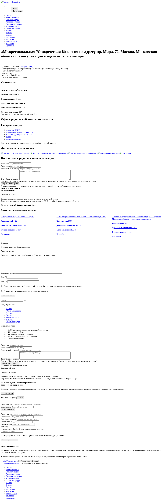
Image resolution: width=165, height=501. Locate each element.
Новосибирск (11, 41)
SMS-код (23, 428)
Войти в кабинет (8, 409)
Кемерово (10, 44)
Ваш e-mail (5, 422)
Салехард (10, 313)
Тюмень (9, 33)
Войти (21, 398)
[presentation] (1, 239)
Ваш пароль (6, 407)
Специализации (12, 20)
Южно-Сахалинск (13, 311)
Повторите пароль (8, 419)
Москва (9, 31)
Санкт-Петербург (13, 28)
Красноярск (10, 39)
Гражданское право (14, 24)
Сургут (9, 35)
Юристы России (12, 17)
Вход (15, 8)
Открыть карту (27, 66)
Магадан (9, 320)
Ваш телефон (6, 424)
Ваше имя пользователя (10, 404)
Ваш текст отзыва (8, 273)
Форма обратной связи (29, 461)
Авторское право (13, 22)
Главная (9, 15)
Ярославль (10, 46)
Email (4, 282)
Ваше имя (5, 164)
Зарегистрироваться (9, 440)
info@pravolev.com (10, 461)
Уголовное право (13, 26)
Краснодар (10, 37)
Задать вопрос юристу (10, 184)
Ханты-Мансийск (13, 317)
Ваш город (5, 166)
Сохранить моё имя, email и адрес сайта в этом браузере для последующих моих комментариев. (43, 286)
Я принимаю (25, 291)
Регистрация (17, 11)
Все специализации (10, 463)
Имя (3, 277)
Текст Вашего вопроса (10, 179)
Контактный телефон (9, 169)
